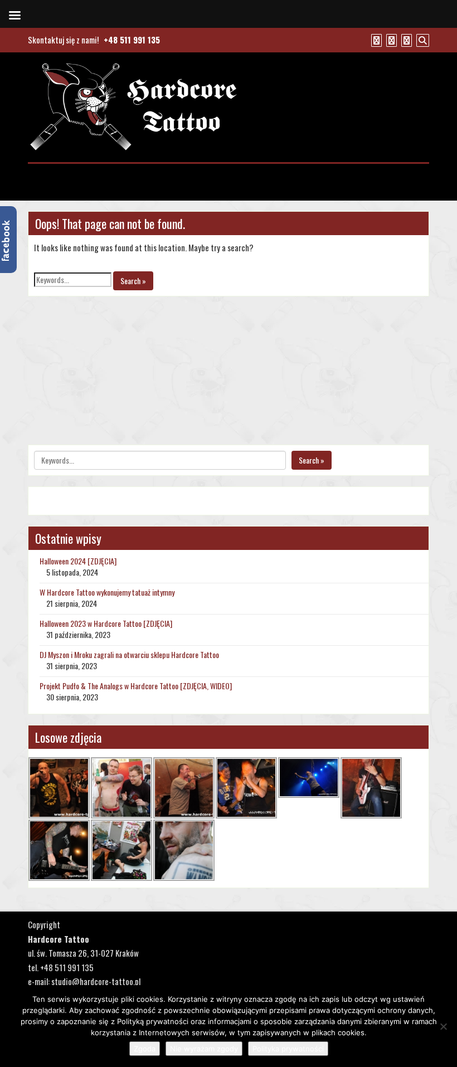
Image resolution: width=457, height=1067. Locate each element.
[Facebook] (375, 39)
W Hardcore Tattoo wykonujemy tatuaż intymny (107, 592)
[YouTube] (390, 39)
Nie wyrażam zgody (204, 1048)
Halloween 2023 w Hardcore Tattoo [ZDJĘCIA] (106, 623)
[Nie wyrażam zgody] (443, 1026)
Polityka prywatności (288, 1048)
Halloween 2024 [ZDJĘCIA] (78, 561)
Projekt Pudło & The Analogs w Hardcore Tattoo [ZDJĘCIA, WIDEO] (136, 685)
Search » (133, 280)
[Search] (421, 39)
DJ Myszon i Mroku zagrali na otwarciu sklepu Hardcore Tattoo (129, 654)
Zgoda (144, 1048)
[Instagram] (405, 39)
